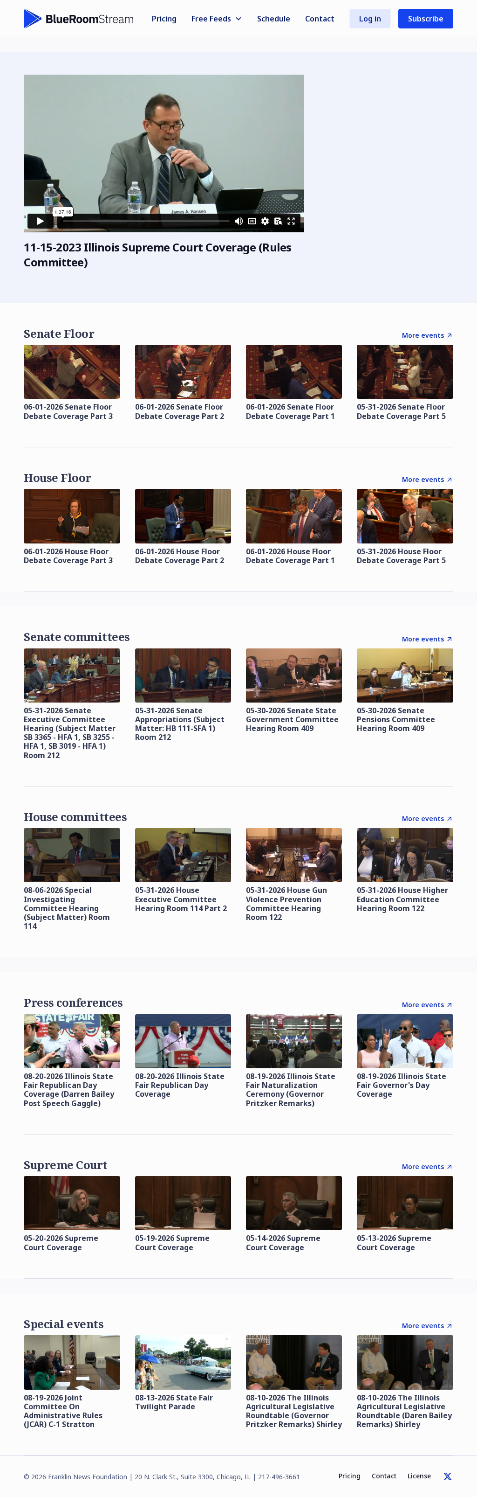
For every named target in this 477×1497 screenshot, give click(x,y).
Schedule (273, 19)
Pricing (164, 19)
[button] (217, 18)
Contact (319, 19)
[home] (79, 18)
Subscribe (425, 19)
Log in (370, 19)
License (419, 1475)
